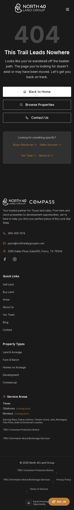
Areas (6, 299)
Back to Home (40, 92)
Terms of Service (39, 489)
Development (11, 374)
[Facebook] (7, 261)
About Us (44, 155)
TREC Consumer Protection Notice (21, 429)
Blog (5, 322)
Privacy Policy (63, 479)
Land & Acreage (12, 352)
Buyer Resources (23, 144)
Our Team (27, 155)
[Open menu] (68, 9)
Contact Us (39, 118)
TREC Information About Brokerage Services (26, 438)
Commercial (10, 382)
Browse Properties (40, 105)
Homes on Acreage (14, 367)
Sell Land (8, 284)
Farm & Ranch (11, 359)
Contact (7, 329)
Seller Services (49, 144)
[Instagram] (17, 261)
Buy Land (8, 291)
